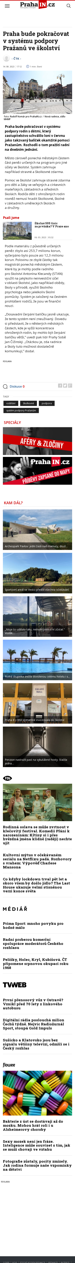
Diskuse (17, 386)
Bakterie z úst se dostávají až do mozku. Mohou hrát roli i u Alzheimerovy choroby (33, 1125)
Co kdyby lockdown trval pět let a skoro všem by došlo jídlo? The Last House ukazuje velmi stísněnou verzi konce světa (36, 885)
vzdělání (10, 403)
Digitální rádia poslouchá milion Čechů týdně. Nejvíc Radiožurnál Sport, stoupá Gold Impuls (33, 1023)
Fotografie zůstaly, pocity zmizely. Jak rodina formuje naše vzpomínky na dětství (37, 1165)
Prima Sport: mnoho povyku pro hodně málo (33, 925)
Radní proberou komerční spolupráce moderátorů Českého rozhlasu (33, 943)
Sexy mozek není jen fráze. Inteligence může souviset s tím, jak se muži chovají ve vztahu (36, 1145)
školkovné (28, 403)
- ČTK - (16, 58)
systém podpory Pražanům (21, 410)
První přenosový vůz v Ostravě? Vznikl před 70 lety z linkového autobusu (33, 1003)
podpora (47, 403)
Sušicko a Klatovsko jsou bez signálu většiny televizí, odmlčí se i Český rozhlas (36, 1044)
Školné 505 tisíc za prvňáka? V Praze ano (52, 224)
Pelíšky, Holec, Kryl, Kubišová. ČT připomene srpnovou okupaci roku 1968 (35, 963)
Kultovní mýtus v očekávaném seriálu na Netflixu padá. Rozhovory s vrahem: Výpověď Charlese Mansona (37, 860)
